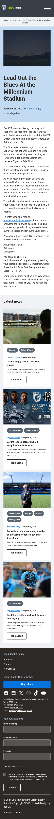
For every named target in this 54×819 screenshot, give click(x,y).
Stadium (39, 514)
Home (5, 20)
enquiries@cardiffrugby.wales (20, 711)
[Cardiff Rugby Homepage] (11, 8)
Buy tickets (27, 684)
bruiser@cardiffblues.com (16, 220)
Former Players (14, 514)
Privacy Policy (16, 766)
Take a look (18, 380)
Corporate (12, 350)
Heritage (28, 514)
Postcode (7, 751)
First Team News (15, 430)
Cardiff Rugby (34, 108)
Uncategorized (13, 113)
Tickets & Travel (27, 350)
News (15, 20)
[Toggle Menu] (47, 8)
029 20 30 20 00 (16, 705)
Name (10, 724)
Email (10, 737)
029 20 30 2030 (16, 708)
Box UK (7, 806)
